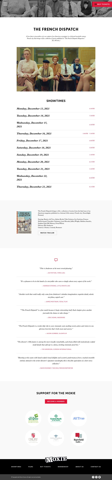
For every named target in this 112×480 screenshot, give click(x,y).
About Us (80, 467)
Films (30, 467)
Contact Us (96, 467)
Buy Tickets (45, 467)
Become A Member (56, 401)
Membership (63, 467)
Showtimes (16, 467)
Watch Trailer (47, 233)
